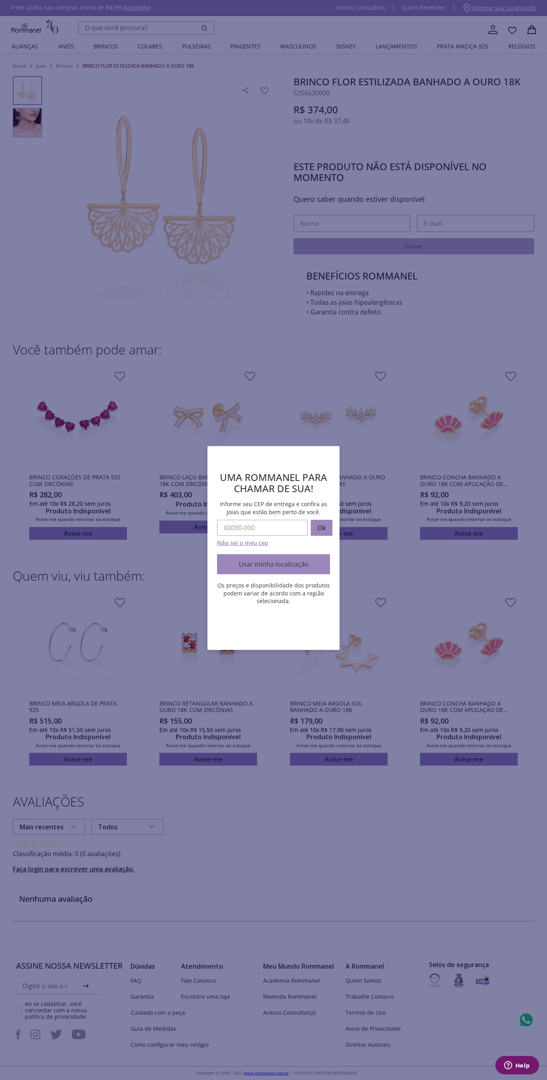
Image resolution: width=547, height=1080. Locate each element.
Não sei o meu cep (242, 543)
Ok (321, 527)
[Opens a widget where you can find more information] (517, 1066)
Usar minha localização (274, 564)
